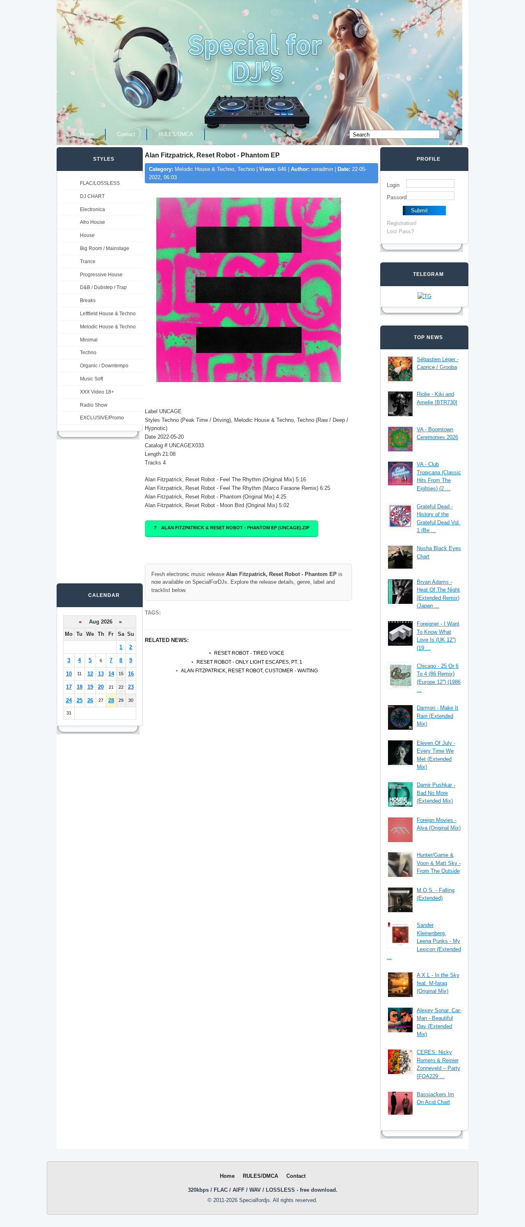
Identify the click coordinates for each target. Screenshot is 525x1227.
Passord (396, 197)
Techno (88, 352)
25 (79, 700)
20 (101, 687)
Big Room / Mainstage (104, 248)
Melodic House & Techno (108, 327)
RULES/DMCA (175, 134)
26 (90, 700)
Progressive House (101, 275)
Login (393, 185)
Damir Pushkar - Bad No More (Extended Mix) (436, 793)
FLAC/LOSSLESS (100, 183)
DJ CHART (92, 196)
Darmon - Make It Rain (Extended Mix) (437, 716)
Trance (88, 261)
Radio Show (93, 405)
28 (111, 700)
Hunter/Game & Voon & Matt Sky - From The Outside (439, 863)
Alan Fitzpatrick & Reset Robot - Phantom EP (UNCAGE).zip (235, 527)
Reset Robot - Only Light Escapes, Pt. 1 (249, 662)
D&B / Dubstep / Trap (103, 287)
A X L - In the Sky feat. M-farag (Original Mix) (438, 983)
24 (69, 700)
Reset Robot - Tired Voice (249, 653)
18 (79, 687)
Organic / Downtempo (104, 366)
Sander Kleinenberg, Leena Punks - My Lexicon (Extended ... (424, 941)
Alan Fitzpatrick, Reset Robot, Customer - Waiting (249, 671)
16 (131, 674)
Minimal (89, 340)
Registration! (402, 223)
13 (101, 674)
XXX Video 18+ (97, 392)
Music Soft (91, 379)
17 (69, 687)
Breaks (88, 300)
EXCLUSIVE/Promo (102, 418)
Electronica (92, 209)
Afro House (92, 222)
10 (69, 674)
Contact (126, 134)
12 (90, 674)
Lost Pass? (400, 231)
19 (90, 687)
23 (131, 687)
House (87, 235)
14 (111, 674)
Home (87, 134)
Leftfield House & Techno (108, 313)
